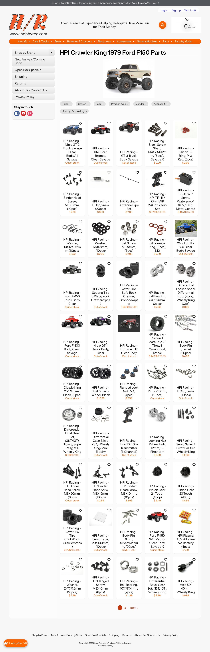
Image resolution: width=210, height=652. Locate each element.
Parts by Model (183, 41)
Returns (20, 83)
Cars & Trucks (43, 42)
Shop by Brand (35, 53)
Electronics (106, 42)
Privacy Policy (24, 97)
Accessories (126, 42)
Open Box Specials (28, 70)
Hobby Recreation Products (104, 643)
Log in (164, 10)
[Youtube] (23, 113)
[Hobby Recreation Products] (28, 25)
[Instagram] (30, 113)
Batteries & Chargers (81, 42)
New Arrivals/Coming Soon (30, 61)
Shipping (21, 76)
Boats (60, 42)
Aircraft (24, 42)
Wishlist (190, 10)
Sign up (176, 10)
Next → (134, 607)
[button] (66, 104)
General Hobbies (149, 42)
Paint (168, 42)
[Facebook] (17, 113)
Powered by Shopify (105, 646)
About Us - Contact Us (31, 90)
